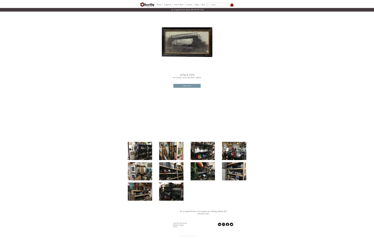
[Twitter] (231, 224)
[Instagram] (223, 224)
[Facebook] (227, 224)
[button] (232, 5)
